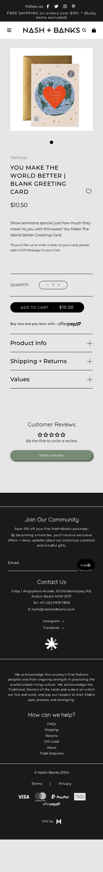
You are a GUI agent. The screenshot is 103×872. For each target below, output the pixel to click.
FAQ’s (51, 724)
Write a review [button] (51, 455)
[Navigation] (9, 30)
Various (18, 157)
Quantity (19, 285)
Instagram (51, 621)
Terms (36, 783)
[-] (47, 285)
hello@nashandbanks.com (53, 609)
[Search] (84, 30)
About (51, 747)
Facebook (51, 628)
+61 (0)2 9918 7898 (54, 603)
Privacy (65, 783)
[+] (59, 285)
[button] (51, 142)
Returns (51, 736)
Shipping (52, 730)
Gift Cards (51, 741)
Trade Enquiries (52, 753)
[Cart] (94, 30)
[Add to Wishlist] (88, 191)
